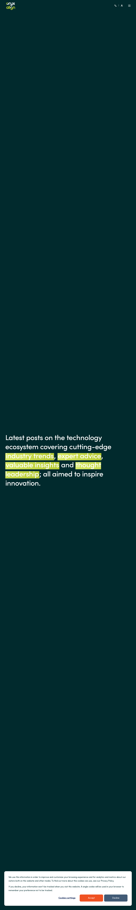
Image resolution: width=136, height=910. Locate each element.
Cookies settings (66, 898)
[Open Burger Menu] (129, 5)
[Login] (122, 6)
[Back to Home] (10, 5)
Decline (115, 898)
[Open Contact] (115, 5)
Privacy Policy (107, 881)
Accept (91, 898)
